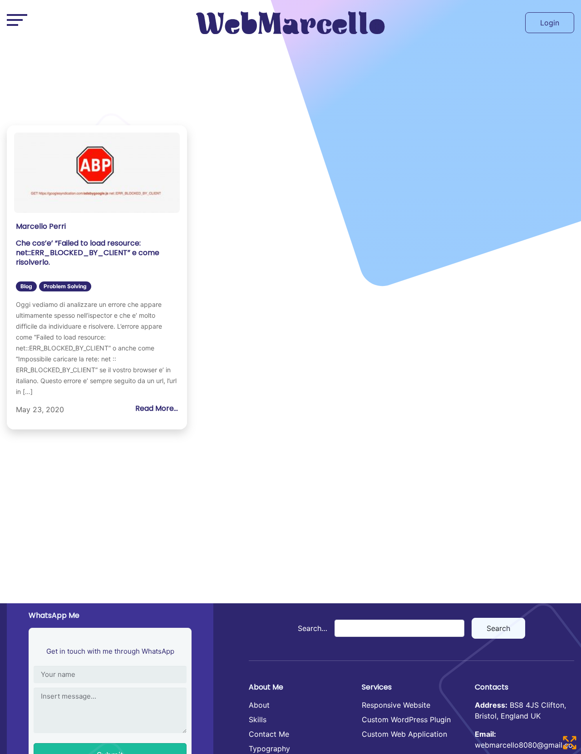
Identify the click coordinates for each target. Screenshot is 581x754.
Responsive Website (396, 705)
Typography (269, 748)
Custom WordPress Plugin (406, 719)
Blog (26, 286)
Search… (312, 628)
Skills (257, 719)
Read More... (156, 408)
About (259, 705)
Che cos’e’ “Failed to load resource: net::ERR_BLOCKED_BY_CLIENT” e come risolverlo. (87, 252)
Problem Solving (65, 286)
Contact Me (269, 734)
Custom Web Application (404, 734)
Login (549, 22)
